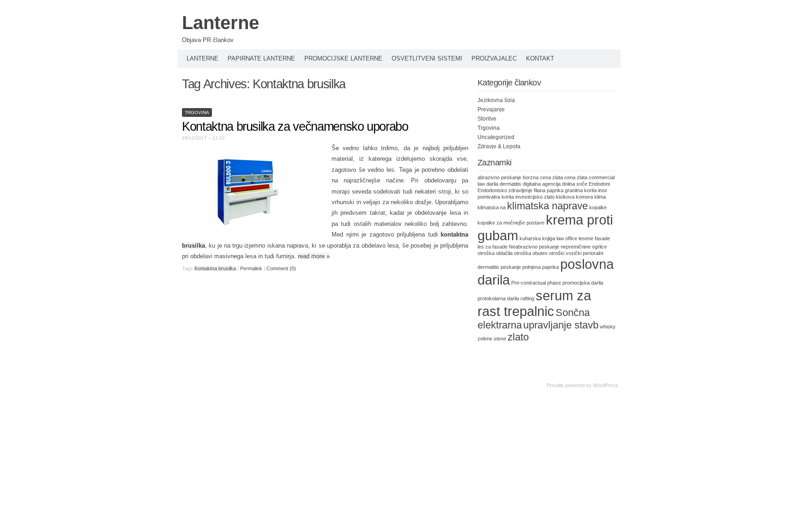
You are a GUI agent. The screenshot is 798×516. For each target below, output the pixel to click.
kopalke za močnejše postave (511, 222)
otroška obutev (531, 253)
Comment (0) (281, 268)
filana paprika (548, 190)
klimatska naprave (547, 206)
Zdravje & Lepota (499, 146)
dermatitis (510, 184)
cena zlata (575, 177)
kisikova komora (574, 197)
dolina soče (574, 184)
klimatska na (492, 207)
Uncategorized (496, 137)
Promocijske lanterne (343, 58)
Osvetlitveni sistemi (427, 58)
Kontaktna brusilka (215, 268)
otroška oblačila (495, 253)
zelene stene (492, 338)
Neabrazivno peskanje (534, 246)
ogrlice (599, 246)
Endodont (599, 184)
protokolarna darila (498, 298)
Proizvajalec (494, 58)
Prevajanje (491, 109)
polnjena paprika (540, 267)
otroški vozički (565, 253)
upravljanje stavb (560, 325)
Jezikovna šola (496, 100)
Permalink (251, 268)
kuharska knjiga (537, 238)
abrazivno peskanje (499, 177)
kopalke (598, 207)
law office (566, 238)
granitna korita (581, 190)
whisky (608, 326)
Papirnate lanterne (261, 58)
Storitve (487, 118)
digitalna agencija (542, 184)
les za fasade (493, 246)
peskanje (511, 267)
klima (600, 197)
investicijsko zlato (535, 197)
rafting (527, 298)
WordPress (605, 385)
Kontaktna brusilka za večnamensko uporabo (295, 127)
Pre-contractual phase (536, 282)
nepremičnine (576, 246)
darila (492, 184)
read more (314, 256)
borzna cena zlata (543, 177)
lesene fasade (594, 238)
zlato (518, 337)
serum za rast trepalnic (534, 303)
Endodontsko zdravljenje (505, 190)
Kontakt (540, 58)
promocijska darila (582, 282)
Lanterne (220, 22)
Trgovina (197, 112)
